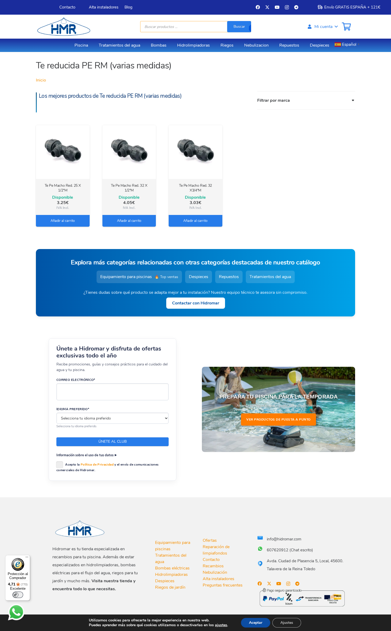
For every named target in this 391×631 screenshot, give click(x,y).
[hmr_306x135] (63, 27)
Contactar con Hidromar (195, 303)
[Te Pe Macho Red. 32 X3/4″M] (195, 152)
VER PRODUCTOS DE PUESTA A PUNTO (278, 419)
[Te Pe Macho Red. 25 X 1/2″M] (63, 152)
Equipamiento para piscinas (139, 277)
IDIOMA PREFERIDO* (72, 409)
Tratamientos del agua (270, 277)
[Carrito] (346, 27)
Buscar (239, 26)
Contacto (211, 560)
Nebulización (215, 572)
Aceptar (255, 622)
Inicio (41, 80)
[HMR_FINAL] (80, 528)
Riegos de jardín (170, 587)
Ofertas (210, 540)
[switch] (18, 595)
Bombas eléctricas (172, 568)
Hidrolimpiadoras (171, 574)
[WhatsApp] (16, 612)
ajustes (221, 625)
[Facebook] (258, 7)
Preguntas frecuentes (223, 585)
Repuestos (229, 277)
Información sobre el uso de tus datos (85, 455)
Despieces (198, 277)
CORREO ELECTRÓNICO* (75, 380)
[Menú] (27, 558)
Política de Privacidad (97, 464)
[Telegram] (296, 7)
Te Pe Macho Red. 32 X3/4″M (195, 188)
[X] (267, 7)
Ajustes (286, 622)
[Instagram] (287, 7)
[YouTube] (277, 7)
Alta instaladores (218, 579)
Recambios (213, 566)
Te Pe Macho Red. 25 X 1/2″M (63, 188)
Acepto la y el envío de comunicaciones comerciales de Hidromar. (107, 467)
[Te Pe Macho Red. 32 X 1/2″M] (129, 152)
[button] (322, 26)
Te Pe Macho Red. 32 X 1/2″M (129, 188)
